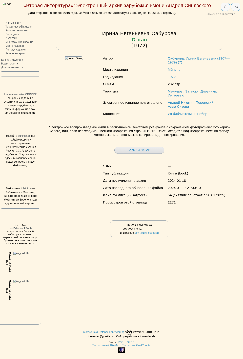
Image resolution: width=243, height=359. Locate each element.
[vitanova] (20, 314)
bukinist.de (24, 135)
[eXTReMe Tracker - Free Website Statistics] (121, 352)
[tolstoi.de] (20, 179)
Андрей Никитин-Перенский (190, 102)
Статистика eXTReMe (105, 345)
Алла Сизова (178, 106)
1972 (172, 77)
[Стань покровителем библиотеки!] (149, 228)
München (175, 69)
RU (235, 7)
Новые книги (13, 22)
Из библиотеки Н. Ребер (187, 114)
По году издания (15, 49)
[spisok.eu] (20, 85)
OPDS (130, 342)
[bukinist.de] (20, 127)
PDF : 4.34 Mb (139, 150)
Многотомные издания (19, 41)
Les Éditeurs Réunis (20, 228)
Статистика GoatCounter (136, 345)
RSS (120, 342)
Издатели (11, 38)
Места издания (14, 45)
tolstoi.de (26, 188)
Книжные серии (15, 53)
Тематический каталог (19, 26)
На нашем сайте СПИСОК (20, 94)
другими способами (147, 232)
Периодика (12, 34)
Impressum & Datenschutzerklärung (103, 332)
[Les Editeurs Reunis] (20, 217)
